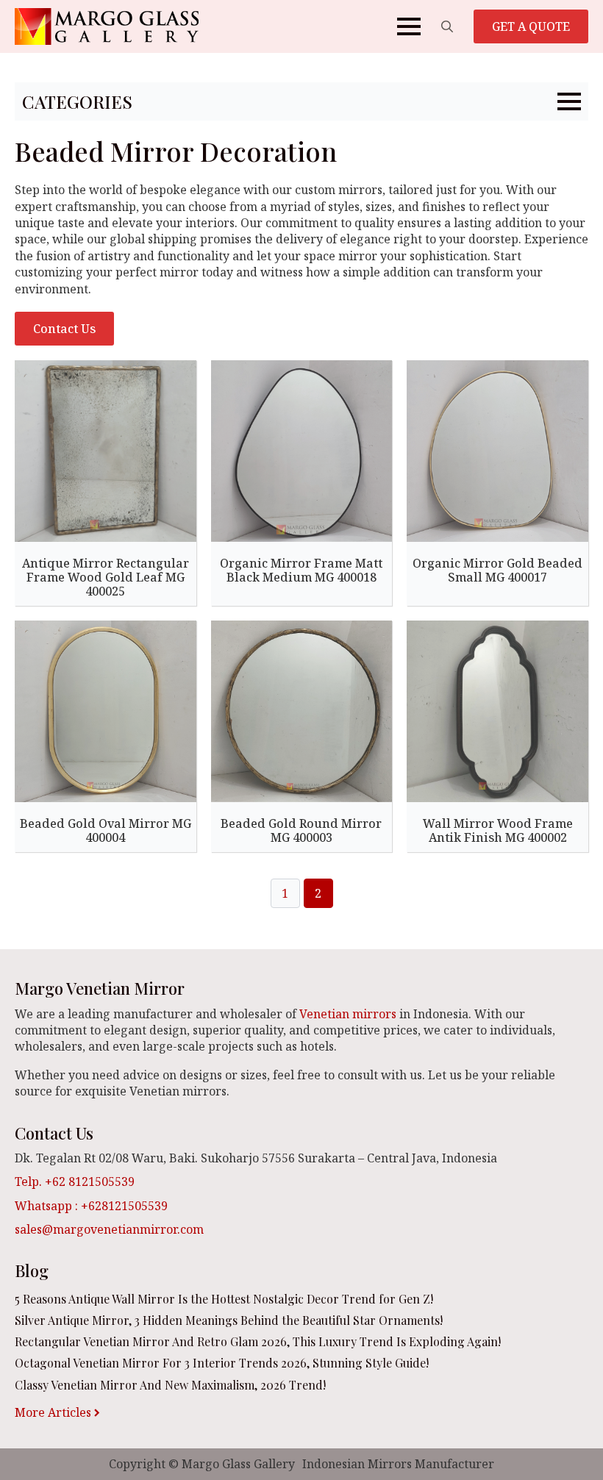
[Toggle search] (447, 26)
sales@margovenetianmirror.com (109, 1229)
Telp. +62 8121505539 (75, 1181)
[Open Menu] (409, 26)
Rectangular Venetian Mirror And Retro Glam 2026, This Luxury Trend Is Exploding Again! (258, 1341)
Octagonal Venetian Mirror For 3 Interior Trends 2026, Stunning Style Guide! (222, 1363)
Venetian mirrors (347, 1014)
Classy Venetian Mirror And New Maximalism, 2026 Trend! (170, 1385)
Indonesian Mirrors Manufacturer (398, 1464)
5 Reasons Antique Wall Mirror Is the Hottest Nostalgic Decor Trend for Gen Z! (224, 1299)
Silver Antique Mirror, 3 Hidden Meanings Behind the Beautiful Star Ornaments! (229, 1320)
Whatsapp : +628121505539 (91, 1206)
